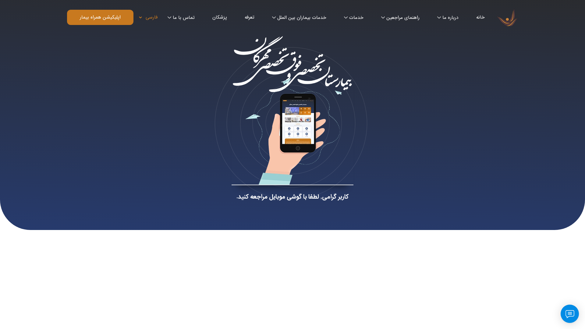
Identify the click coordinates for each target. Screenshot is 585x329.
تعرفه (249, 17)
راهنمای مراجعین (403, 17)
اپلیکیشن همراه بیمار (100, 17)
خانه (480, 17)
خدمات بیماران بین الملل (301, 17)
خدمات (356, 17)
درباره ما (450, 17)
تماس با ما (184, 17)
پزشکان (219, 17)
